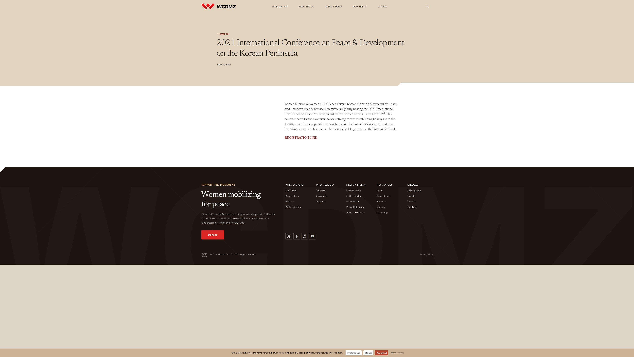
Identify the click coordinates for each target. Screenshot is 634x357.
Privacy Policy (426, 255)
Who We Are (280, 6)
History (289, 201)
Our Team (291, 190)
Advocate (321, 196)
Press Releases (355, 206)
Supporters (292, 196)
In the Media (353, 196)
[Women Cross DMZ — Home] (218, 6)
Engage (382, 6)
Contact (412, 206)
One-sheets (384, 196)
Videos (381, 206)
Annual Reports (355, 212)
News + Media (333, 6)
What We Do (306, 6)
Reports (381, 201)
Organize (321, 201)
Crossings (382, 212)
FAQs (380, 190)
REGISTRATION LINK (301, 137)
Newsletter (352, 201)
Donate (213, 235)
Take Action (414, 190)
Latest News (353, 190)
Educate (321, 190)
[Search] (427, 6)
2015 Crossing (293, 206)
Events (224, 34)
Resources (360, 6)
